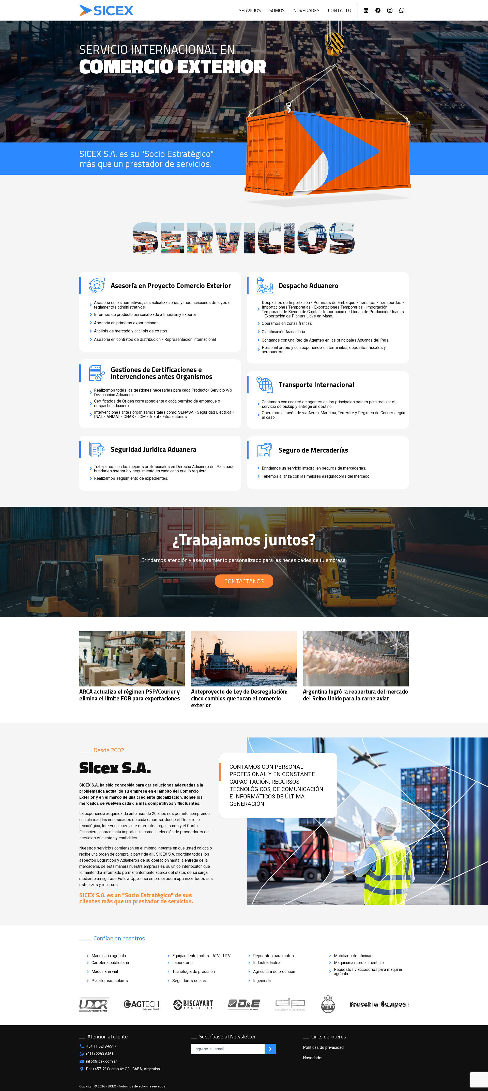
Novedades (306, 10)
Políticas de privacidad (323, 1047)
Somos (277, 10)
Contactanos (244, 581)
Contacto (339, 10)
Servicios (250, 10)
